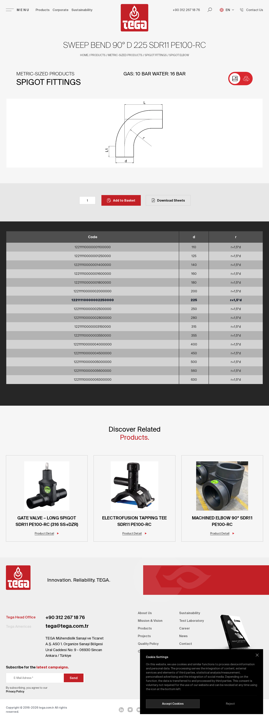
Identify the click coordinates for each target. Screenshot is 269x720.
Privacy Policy (15, 691)
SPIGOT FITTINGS (156, 55)
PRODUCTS (98, 55)
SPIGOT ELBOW (179, 55)
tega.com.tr (46, 707)
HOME (84, 55)
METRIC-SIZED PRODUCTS (125, 55)
